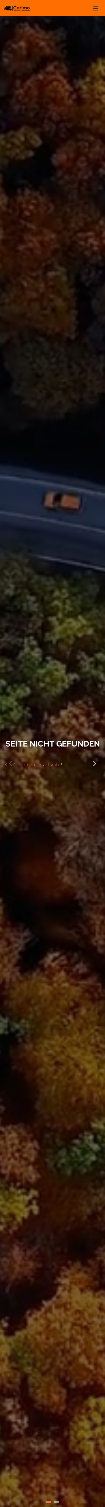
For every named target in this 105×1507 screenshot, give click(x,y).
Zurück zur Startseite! (36, 764)
